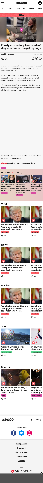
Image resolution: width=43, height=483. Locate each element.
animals (19, 195)
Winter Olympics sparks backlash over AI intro (12, 348)
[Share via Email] (40, 58)
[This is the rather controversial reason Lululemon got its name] (8, 179)
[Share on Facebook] (33, 58)
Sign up (4, 163)
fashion (4, 193)
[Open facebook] (13, 433)
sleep (33, 193)
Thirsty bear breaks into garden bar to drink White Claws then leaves (23, 188)
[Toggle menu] (3, 3)
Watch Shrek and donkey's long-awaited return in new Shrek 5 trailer (14, 390)
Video (31, 8)
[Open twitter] (21, 433)
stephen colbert (36, 395)
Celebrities (20, 8)
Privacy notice (21, 448)
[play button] (21, 29)
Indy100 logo (22, 3)
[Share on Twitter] (36, 58)
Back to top (37, 420)
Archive (21, 461)
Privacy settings (21, 452)
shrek (3, 395)
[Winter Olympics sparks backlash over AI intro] (15, 337)
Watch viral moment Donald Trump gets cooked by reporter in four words (14, 227)
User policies (21, 444)
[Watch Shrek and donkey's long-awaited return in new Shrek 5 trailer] (15, 377)
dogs (3, 168)
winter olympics (6, 352)
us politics (5, 232)
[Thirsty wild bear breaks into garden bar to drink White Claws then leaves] (23, 179)
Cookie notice (21, 456)
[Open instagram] (29, 433)
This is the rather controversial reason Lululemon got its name (8, 187)
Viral (10, 8)
